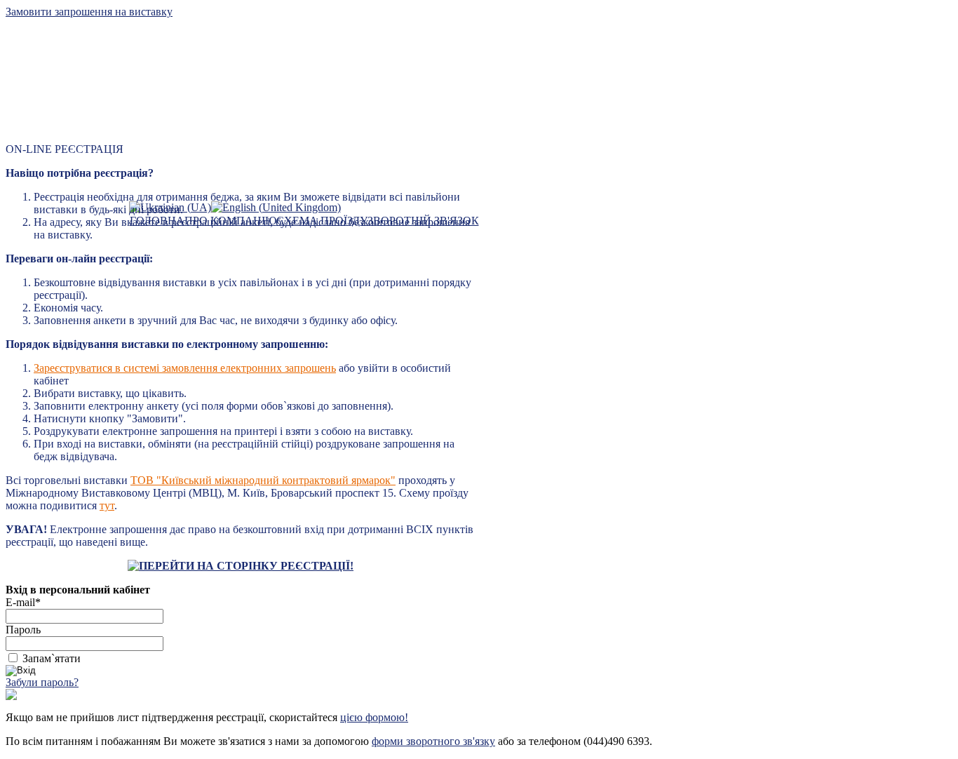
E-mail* (23, 602)
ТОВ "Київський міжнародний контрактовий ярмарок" (263, 480)
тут (107, 505)
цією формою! (374, 717)
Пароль (23, 630)
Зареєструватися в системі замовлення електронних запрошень (185, 368)
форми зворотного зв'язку (433, 741)
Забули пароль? (42, 682)
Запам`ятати (51, 658)
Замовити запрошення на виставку (89, 12)
